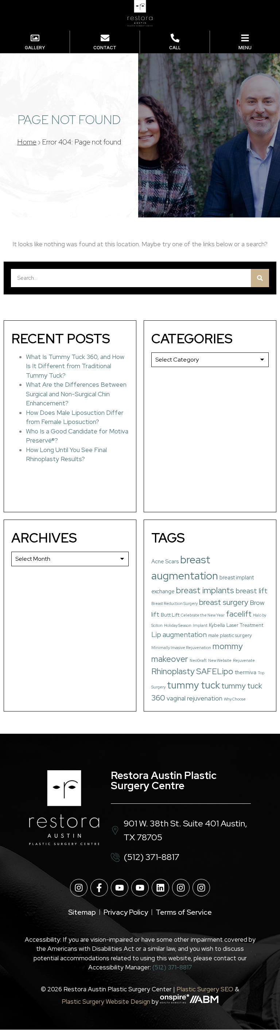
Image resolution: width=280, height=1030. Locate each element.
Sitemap (82, 912)
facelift (239, 614)
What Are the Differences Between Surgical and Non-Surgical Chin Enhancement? (76, 394)
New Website (220, 660)
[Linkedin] (160, 887)
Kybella (217, 625)
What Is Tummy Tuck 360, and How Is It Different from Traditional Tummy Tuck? (75, 366)
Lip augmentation (179, 634)
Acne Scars (165, 561)
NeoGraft (198, 660)
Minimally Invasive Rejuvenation (181, 647)
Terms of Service (184, 912)
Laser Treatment (244, 625)
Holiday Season (177, 625)
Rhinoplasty (173, 671)
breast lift (252, 590)
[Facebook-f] (99, 887)
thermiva (245, 672)
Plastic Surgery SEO (204, 989)
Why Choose (235, 699)
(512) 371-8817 (172, 967)
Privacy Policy (126, 912)
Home (26, 142)
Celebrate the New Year (203, 615)
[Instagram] (79, 887)
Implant (200, 625)
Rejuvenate (244, 660)
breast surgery (223, 602)
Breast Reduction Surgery (174, 603)
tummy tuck (193, 685)
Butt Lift (170, 615)
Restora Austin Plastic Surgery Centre (164, 780)
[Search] (260, 278)
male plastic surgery (230, 635)
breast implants (205, 590)
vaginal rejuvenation (194, 698)
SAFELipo (214, 671)
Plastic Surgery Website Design (106, 1001)
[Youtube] (119, 887)
